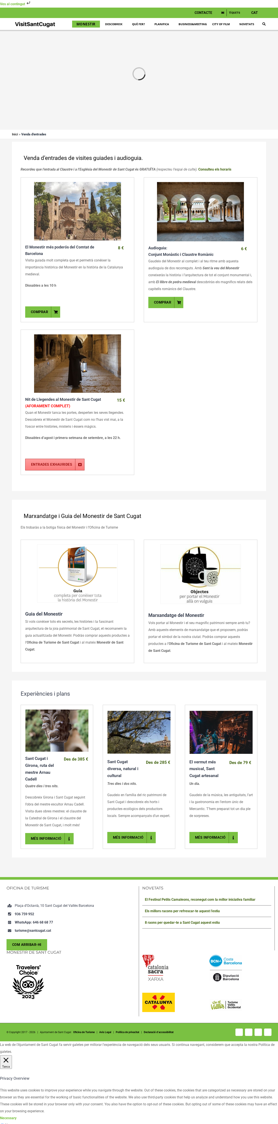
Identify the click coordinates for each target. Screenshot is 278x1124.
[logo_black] (35, 22)
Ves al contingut (13, 4)
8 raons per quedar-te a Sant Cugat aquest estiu (182, 922)
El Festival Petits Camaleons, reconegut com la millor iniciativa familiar (200, 899)
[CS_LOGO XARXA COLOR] (155, 956)
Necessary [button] (8, 1118)
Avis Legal (105, 1032)
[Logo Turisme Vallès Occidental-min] (225, 1001)
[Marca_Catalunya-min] (158, 994)
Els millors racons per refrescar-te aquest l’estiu (182, 911)
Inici (15, 134)
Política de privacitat (127, 1032)
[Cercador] (264, 24)
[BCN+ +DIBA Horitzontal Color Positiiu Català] (225, 956)
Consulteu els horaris (214, 169)
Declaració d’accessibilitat (159, 1032)
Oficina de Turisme (84, 1032)
